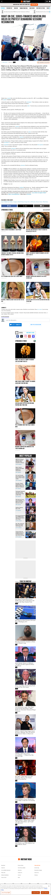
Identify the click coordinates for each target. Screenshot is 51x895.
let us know (39, 309)
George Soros (27, 201)
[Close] (48, 886)
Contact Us (20, 872)
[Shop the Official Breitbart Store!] (30, 332)
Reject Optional (45, 892)
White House (45, 201)
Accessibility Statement (5, 870)
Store (19, 877)
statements (23, 165)
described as (6, 142)
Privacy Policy (20, 865)
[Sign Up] (34, 5)
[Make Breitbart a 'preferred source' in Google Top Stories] (43, 62)
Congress (15, 201)
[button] (2, 1)
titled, (28, 105)
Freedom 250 (9, 8)
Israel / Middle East (5, 201)
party (29, 131)
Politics (11, 201)
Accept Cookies (36, 892)
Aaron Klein (4, 62)
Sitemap (36, 875)
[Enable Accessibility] (50, 1)
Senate (41, 201)
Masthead (3, 865)
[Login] (47, 1)
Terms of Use (3, 877)
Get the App (36, 867)
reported (9, 98)
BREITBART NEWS (26, 859)
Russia (37, 201)
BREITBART (26, 1)
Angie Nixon (32, 8)
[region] (25, 889)
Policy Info (3, 872)
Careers (19, 875)
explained (22, 187)
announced (13, 148)
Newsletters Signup (38, 870)
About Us (3, 867)
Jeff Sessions (33, 201)
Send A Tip (36, 872)
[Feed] (46, 884)
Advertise (20, 870)
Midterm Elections (40, 8)
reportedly (6, 144)
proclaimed (29, 102)
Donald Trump (21, 201)
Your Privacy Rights (6, 892)
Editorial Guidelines (5, 875)
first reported (40, 144)
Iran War (16, 8)
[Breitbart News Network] (16, 332)
